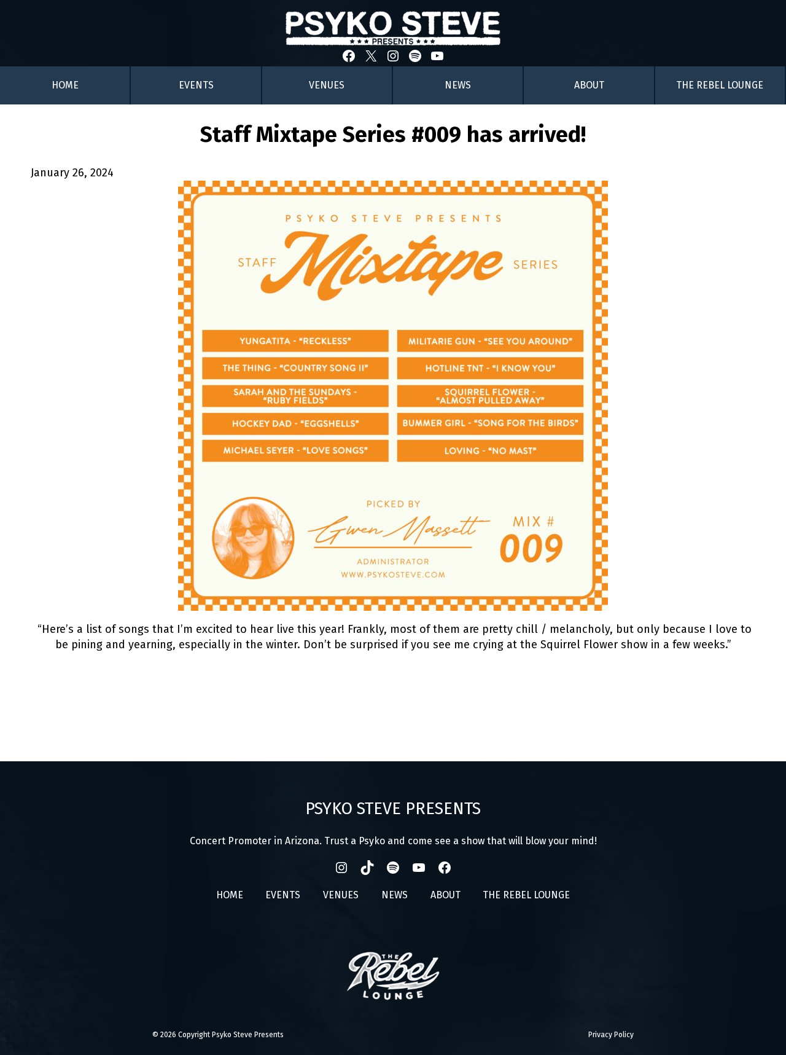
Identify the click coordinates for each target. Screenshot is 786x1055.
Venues (326, 85)
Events (196, 85)
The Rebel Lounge (719, 85)
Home (65, 85)
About (589, 85)
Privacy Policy (611, 1034)
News (458, 85)
